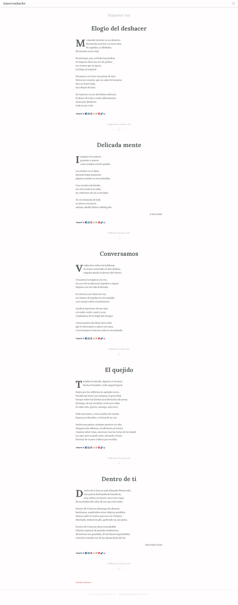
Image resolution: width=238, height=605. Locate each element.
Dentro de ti (119, 479)
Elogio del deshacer (119, 28)
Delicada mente (119, 145)
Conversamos (119, 253)
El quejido (119, 370)
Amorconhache (14, 3)
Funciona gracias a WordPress (102, 594)
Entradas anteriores (83, 582)
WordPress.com (141, 594)
